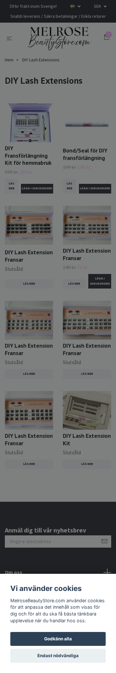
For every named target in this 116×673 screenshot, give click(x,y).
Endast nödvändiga (58, 655)
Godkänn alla (58, 638)
